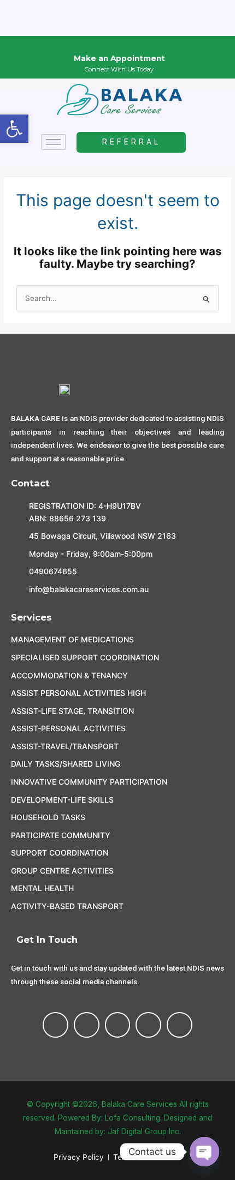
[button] (14, 129)
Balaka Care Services (139, 1104)
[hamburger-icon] (53, 142)
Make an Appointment (119, 58)
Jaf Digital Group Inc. (144, 1131)
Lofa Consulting (132, 1117)
